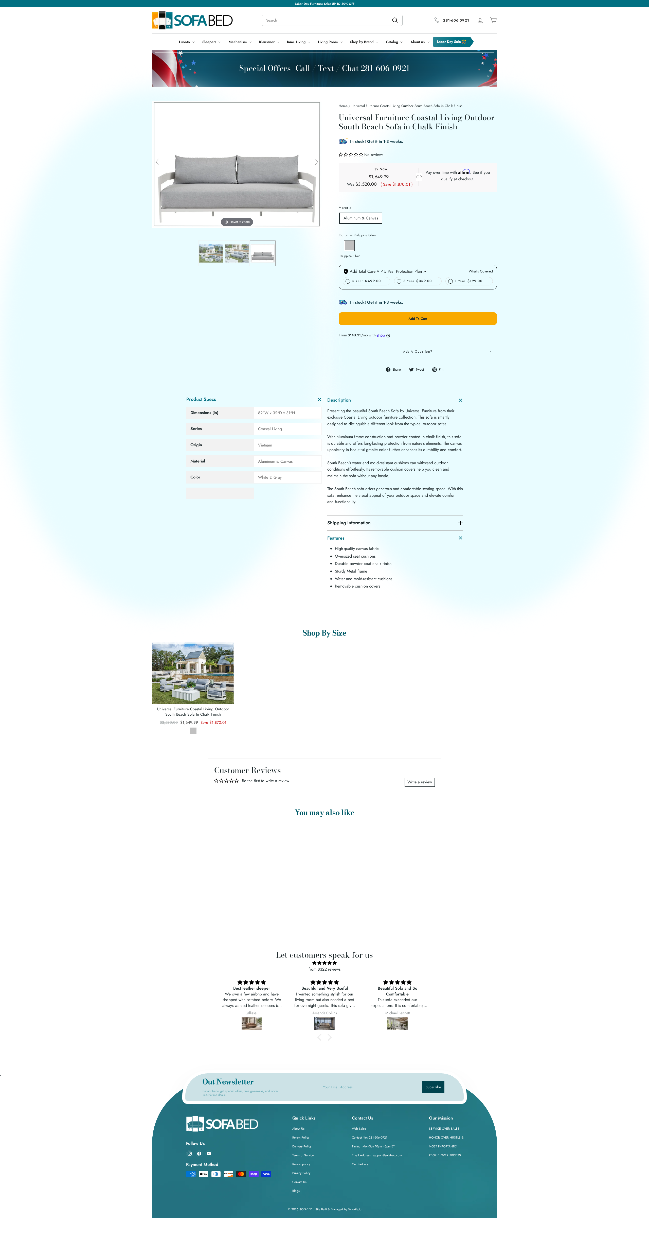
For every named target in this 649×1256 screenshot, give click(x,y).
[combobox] (344, 623)
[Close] (417, 571)
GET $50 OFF (374, 643)
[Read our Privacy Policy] (412, 670)
